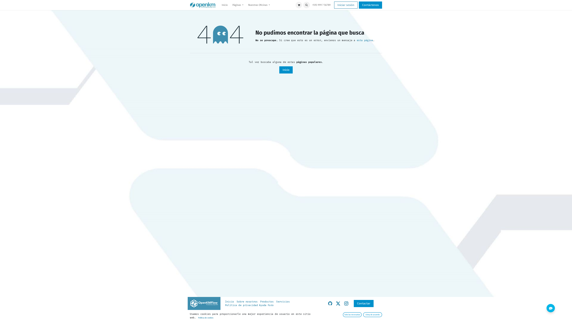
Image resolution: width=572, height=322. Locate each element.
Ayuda (262, 305)
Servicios (283, 301)
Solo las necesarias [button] (352, 315)
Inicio (286, 70)
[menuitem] (224, 5)
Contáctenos (370, 5)
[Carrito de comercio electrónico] (299, 5)
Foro (271, 305)
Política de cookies (205, 318)
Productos (267, 301)
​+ (321, 5)
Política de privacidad (241, 305)
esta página (365, 40)
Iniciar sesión (345, 5)
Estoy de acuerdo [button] (373, 315)
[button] (306, 5)
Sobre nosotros (247, 301)
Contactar (363, 303)
